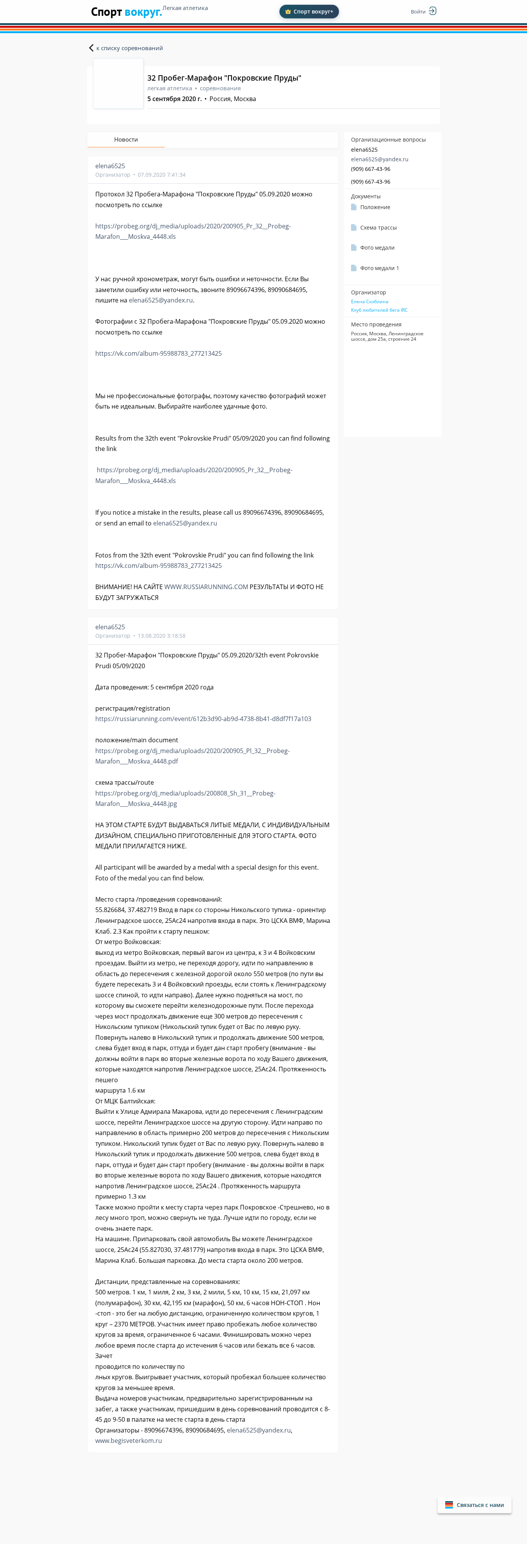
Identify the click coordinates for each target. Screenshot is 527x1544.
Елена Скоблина (369, 301)
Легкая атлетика (185, 8)
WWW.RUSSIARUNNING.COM (206, 587)
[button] (474, 1505)
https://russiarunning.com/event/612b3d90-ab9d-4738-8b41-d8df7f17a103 (203, 719)
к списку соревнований (129, 48)
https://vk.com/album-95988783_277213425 (158, 353)
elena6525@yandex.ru (380, 159)
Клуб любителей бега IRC (379, 310)
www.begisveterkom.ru (128, 1440)
